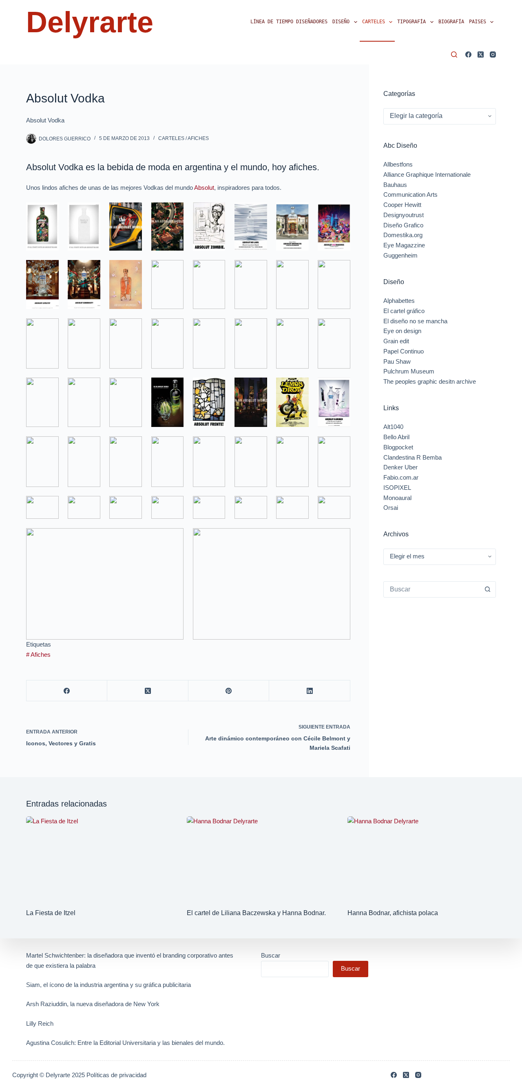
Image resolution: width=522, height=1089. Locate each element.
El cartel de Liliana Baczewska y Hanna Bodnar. (256, 912)
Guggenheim (400, 255)
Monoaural (397, 497)
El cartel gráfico (404, 310)
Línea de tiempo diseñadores (288, 21)
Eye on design (402, 330)
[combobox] (431, 589)
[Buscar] (454, 54)
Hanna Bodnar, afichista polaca (392, 912)
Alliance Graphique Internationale (427, 174)
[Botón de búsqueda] (487, 589)
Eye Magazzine (404, 245)
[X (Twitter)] (481, 54)
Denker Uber (400, 467)
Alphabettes (399, 300)
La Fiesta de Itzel (50, 912)
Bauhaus (395, 184)
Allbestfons (398, 164)
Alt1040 (393, 426)
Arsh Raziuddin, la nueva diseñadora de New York (92, 1003)
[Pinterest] (228, 690)
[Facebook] (468, 54)
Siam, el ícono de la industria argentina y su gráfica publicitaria (108, 984)
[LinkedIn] (309, 690)
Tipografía (411, 21)
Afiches (38, 654)
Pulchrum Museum (408, 371)
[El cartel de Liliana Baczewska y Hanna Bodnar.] (261, 858)
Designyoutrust (403, 214)
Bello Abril (396, 436)
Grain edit (396, 341)
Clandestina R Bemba (412, 457)
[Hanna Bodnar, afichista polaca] (421, 858)
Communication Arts (410, 194)
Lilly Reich (39, 1023)
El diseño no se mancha (415, 321)
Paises (477, 21)
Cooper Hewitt (402, 204)
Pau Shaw (397, 361)
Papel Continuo (403, 351)
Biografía (451, 21)
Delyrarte (89, 22)
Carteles (373, 21)
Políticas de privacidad (116, 1074)
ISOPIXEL (397, 487)
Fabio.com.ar (400, 477)
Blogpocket (398, 447)
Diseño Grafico (403, 225)
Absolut (204, 187)
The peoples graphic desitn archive (429, 381)
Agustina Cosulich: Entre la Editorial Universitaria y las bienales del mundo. (125, 1042)
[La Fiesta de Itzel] (100, 858)
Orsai (390, 507)
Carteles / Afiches (183, 138)
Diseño (340, 21)
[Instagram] (493, 54)
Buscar (270, 955)
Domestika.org (402, 234)
